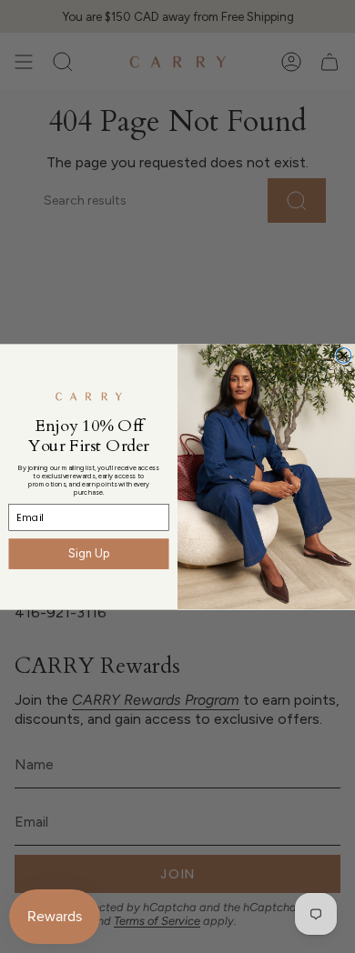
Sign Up (88, 553)
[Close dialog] (343, 355)
